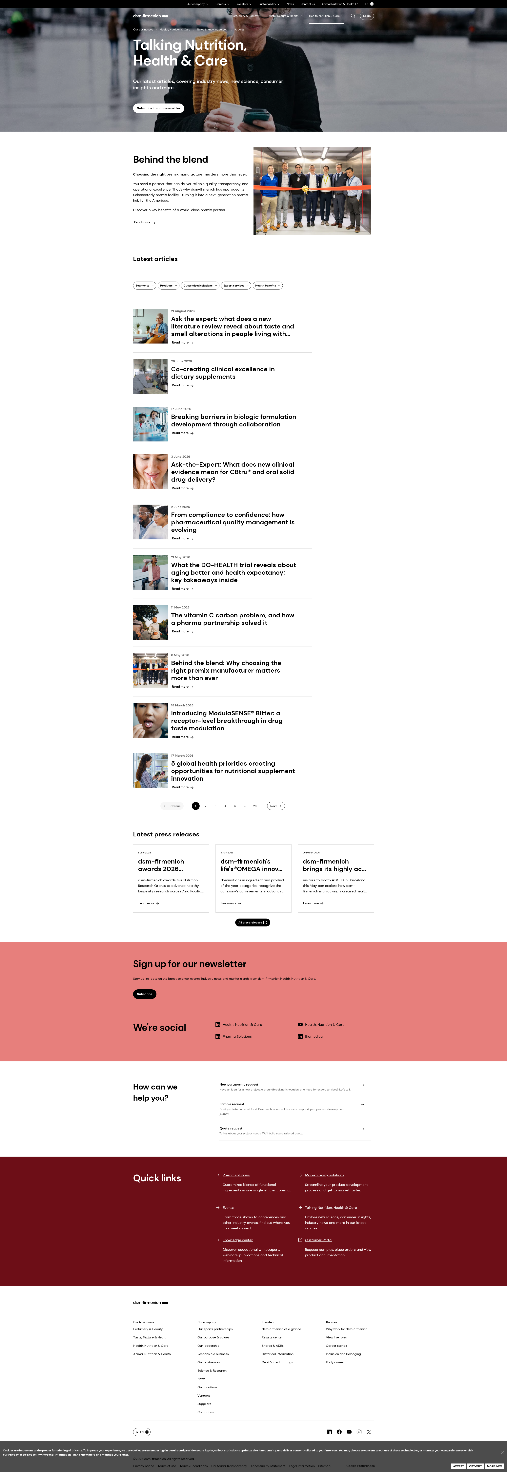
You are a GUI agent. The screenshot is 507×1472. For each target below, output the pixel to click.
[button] (353, 16)
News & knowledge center (213, 29)
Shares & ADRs (273, 1346)
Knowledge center (238, 1240)
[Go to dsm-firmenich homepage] (150, 16)
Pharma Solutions (237, 1036)
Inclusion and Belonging (343, 1354)
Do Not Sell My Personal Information (47, 1454)
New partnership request (239, 1084)
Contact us (205, 1412)
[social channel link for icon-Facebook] (339, 1432)
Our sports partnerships (215, 1329)
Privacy (13, 1454)
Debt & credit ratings (277, 1362)
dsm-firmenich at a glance (281, 1329)
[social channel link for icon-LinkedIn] (329, 1432)
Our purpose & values (213, 1337)
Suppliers (204, 1404)
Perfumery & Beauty (148, 1329)
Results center (272, 1337)
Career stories (336, 1346)
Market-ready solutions (324, 1175)
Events (228, 1207)
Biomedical (314, 1036)
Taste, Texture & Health (150, 1337)
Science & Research (212, 1371)
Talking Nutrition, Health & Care (331, 1207)
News (201, 1379)
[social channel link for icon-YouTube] (349, 1432)
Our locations (207, 1387)
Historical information (278, 1354)
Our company (206, 1322)
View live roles (336, 1337)
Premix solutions (236, 1175)
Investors (268, 1322)
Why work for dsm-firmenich (346, 1329)
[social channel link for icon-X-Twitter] (369, 1432)
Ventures (204, 1395)
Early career (335, 1362)
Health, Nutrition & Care (175, 29)
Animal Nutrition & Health (152, 1354)
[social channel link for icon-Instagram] (359, 1432)
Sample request (232, 1104)
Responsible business (213, 1354)
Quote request (231, 1128)
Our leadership (208, 1346)
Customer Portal (318, 1240)
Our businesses (143, 29)
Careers (331, 1322)
